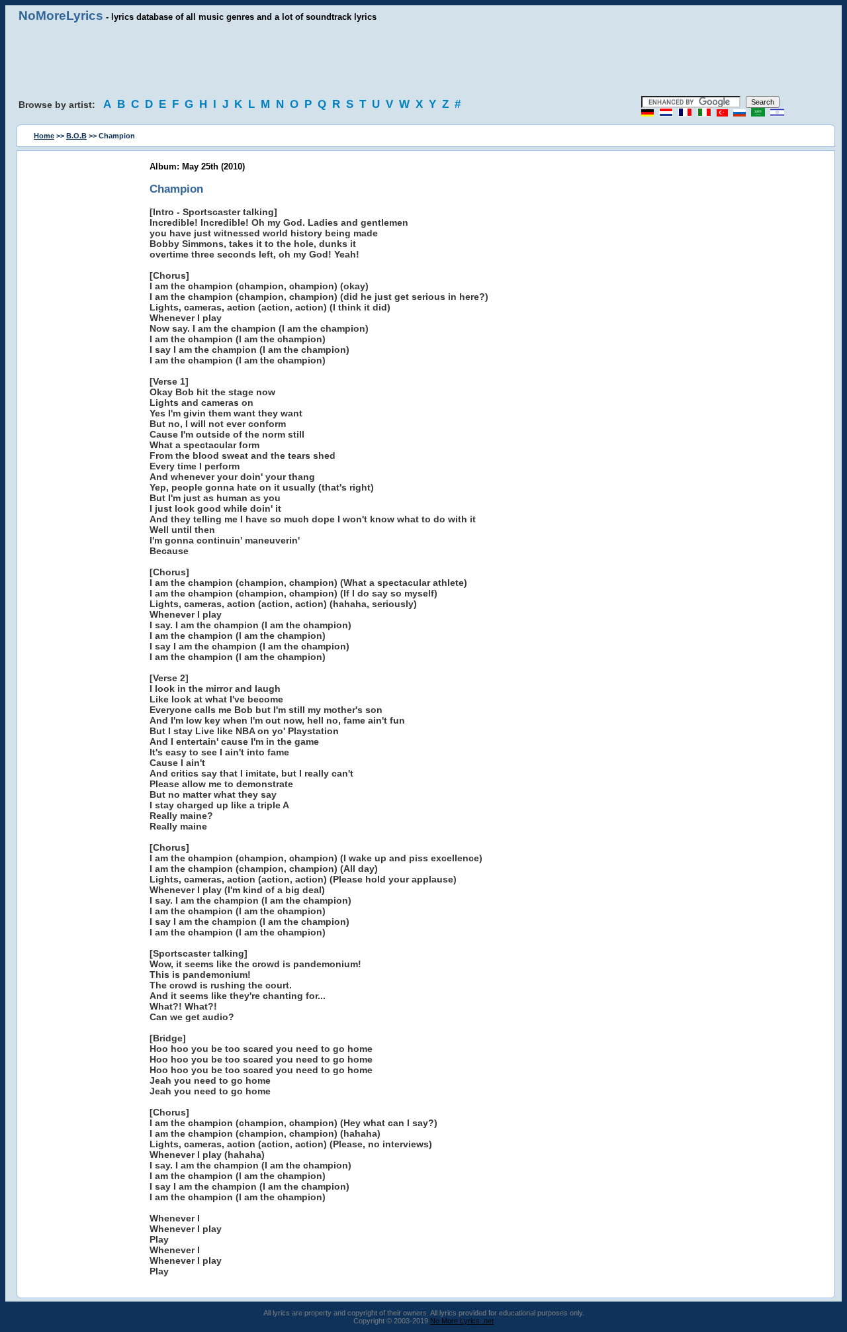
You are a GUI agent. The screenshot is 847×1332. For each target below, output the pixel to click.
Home (44, 136)
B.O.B (76, 136)
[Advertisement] (423, 59)
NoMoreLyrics (61, 16)
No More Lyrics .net (462, 1321)
